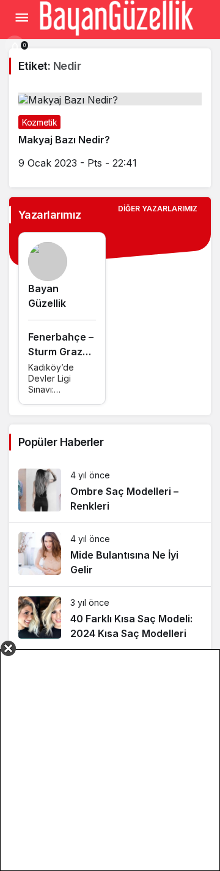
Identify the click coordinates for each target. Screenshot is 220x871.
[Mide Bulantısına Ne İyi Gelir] (110, 554)
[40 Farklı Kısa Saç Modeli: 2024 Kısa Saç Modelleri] (110, 618)
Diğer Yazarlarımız (157, 208)
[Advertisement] (110, 760)
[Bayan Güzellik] (116, 16)
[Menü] (21, 18)
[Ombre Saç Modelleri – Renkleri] (110, 490)
